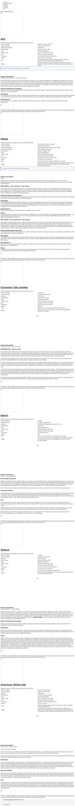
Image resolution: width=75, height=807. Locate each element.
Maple (4, 138)
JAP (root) (30, 42)
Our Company (8, 3)
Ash (3, 38)
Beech (4, 415)
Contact (6, 7)
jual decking (20, 110)
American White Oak (13, 684)
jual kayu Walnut (40, 111)
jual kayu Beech (63, 110)
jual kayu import (19, 111)
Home (5, 2)
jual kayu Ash (54, 110)
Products (9, 110)
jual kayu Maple (29, 111)
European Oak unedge (14, 287)
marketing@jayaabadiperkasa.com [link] (14, 799)
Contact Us (7, 804)
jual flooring (28, 110)
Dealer (5, 6)
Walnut (5, 549)
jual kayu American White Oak (41, 110)
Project (6, 4)
